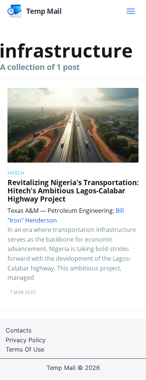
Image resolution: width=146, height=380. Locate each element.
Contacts (18, 330)
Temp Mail (61, 367)
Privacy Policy (26, 340)
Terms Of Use (25, 349)
